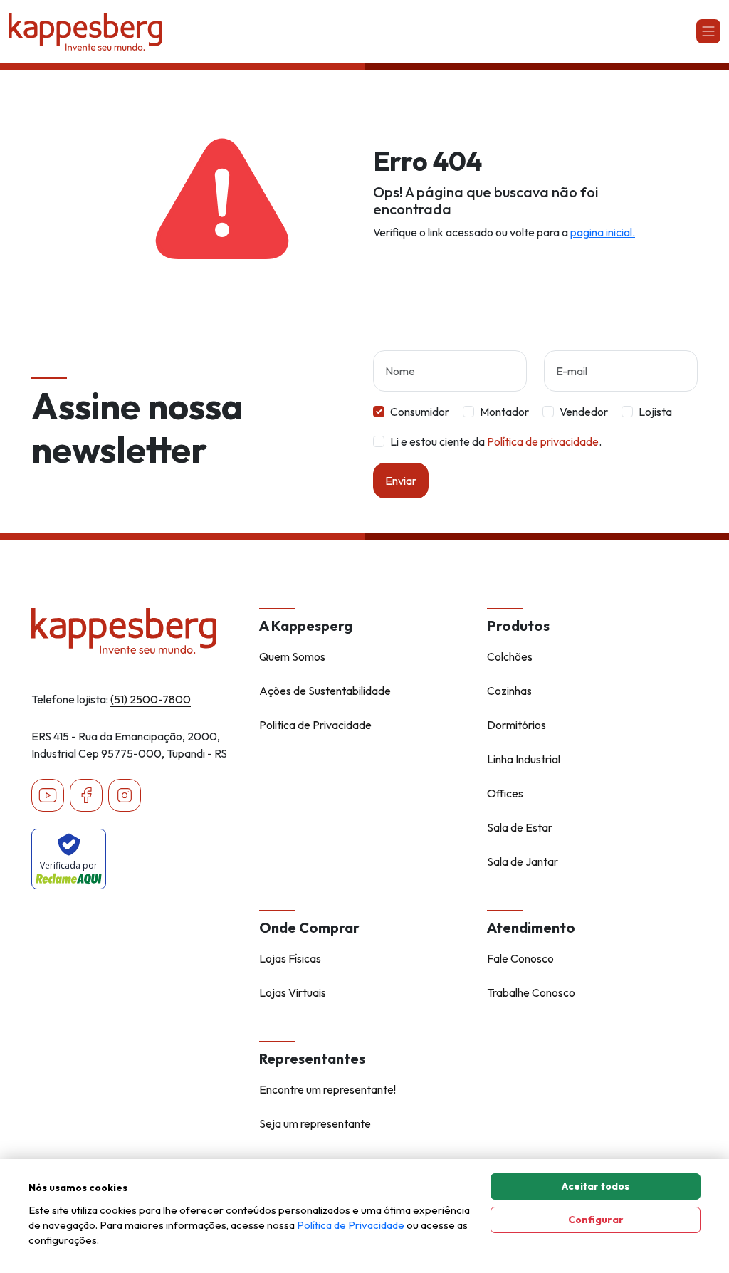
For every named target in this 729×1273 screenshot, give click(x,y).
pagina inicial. (602, 232)
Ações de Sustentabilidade (325, 690)
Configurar (596, 1219)
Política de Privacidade (350, 1225)
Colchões (510, 656)
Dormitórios (516, 725)
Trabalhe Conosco (531, 992)
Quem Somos (292, 656)
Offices (505, 793)
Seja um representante (315, 1123)
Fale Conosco (520, 958)
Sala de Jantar (522, 861)
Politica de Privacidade (315, 725)
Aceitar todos (595, 1186)
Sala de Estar (519, 827)
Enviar (400, 480)
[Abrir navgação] (708, 31)
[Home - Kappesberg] (136, 631)
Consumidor (419, 411)
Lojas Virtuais (292, 992)
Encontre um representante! (327, 1089)
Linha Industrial (523, 759)
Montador (504, 411)
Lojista (655, 411)
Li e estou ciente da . (496, 441)
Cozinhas (509, 690)
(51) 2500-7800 (150, 699)
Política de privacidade (543, 441)
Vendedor (584, 411)
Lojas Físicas (290, 958)
